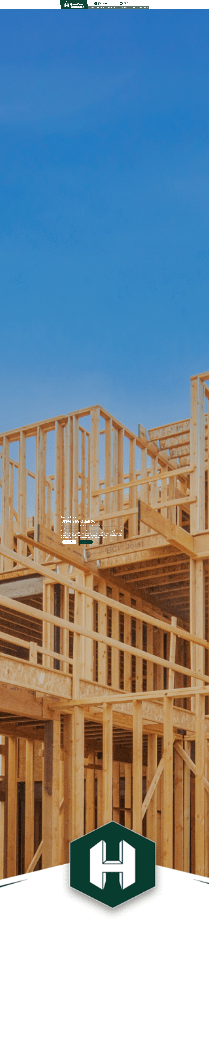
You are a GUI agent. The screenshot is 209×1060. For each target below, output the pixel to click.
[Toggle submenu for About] (137, 8)
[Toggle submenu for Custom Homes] (130, 8)
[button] (148, 7)
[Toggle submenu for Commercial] (106, 8)
